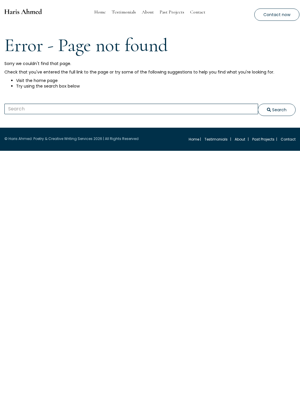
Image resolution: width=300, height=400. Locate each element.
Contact (197, 12)
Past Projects (172, 12)
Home (100, 12)
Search (279, 110)
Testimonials (124, 12)
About (148, 12)
